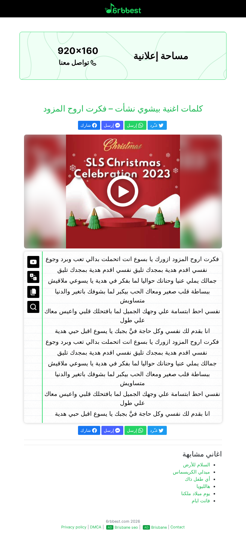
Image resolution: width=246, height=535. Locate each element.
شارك (86, 125)
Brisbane (159, 527)
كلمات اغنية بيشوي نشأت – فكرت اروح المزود (123, 108)
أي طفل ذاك (197, 479)
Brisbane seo (126, 527)
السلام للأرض (196, 465)
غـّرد (154, 125)
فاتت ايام (201, 501)
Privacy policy (73, 527)
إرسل (109, 125)
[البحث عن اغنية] (33, 307)
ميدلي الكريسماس (191, 472)
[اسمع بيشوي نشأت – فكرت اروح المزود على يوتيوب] (123, 191)
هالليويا (203, 486)
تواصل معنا (75, 62)
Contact (177, 527)
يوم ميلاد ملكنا (195, 493)
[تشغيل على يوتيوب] (33, 262)
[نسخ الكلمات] (33, 292)
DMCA (95, 527)
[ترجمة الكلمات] (33, 277)
